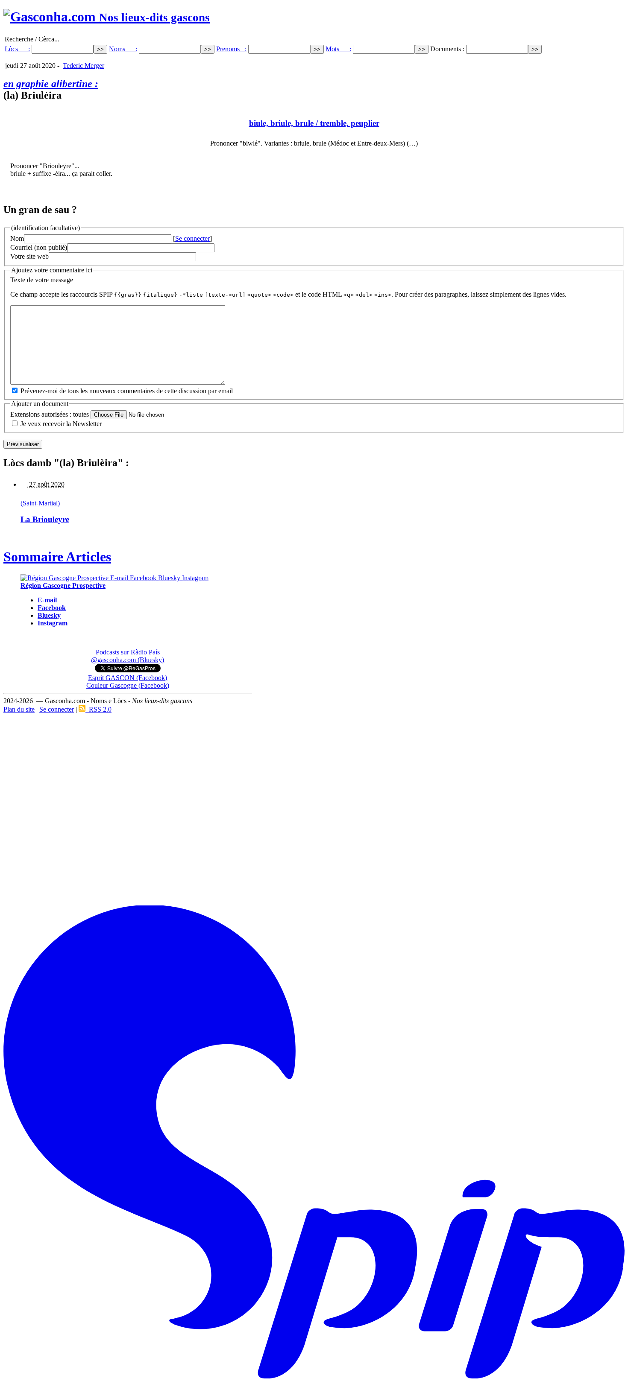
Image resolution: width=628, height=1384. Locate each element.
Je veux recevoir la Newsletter (61, 423)
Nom (17, 238)
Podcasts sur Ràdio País (128, 652)
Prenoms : (231, 49)
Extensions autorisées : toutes (49, 414)
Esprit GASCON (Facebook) (127, 677)
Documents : (448, 49)
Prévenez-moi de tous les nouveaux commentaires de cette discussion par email (127, 390)
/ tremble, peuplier (314, 123)
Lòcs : (17, 49)
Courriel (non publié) (38, 247)
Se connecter (192, 238)
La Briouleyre (45, 519)
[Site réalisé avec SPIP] (314, 1377)
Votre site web (29, 256)
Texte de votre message (41, 279)
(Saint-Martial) (40, 503)
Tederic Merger (83, 65)
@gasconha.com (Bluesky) (127, 659)
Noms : (123, 49)
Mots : (338, 49)
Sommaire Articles (57, 556)
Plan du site (19, 709)
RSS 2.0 (98, 709)
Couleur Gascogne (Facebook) (127, 685)
